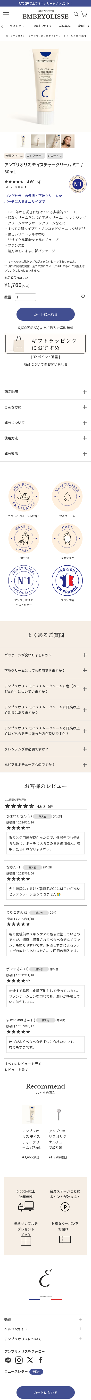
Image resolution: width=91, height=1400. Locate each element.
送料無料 (65, 26)
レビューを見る (13, 187)
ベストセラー (18, 26)
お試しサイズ (43, 26)
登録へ (36, 1371)
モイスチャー (20, 36)
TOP (6, 36)
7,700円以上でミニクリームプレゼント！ (45, 3)
